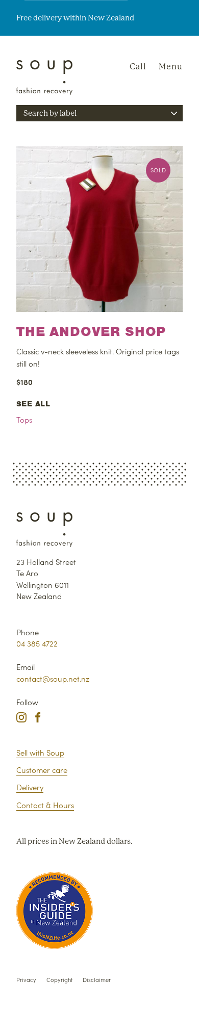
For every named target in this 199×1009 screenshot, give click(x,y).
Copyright (59, 979)
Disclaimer (97, 979)
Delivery (29, 787)
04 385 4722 (37, 643)
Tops (24, 419)
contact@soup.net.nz (52, 678)
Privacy (26, 979)
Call (138, 66)
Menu (171, 66)
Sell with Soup (40, 752)
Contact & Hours (45, 804)
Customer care (41, 769)
